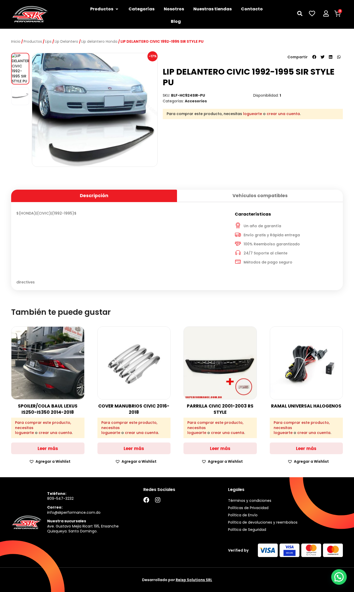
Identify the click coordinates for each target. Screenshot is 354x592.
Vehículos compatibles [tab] (260, 195)
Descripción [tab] (94, 195)
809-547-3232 (60, 498)
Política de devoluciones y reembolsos (263, 522)
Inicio (15, 41)
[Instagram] (158, 500)
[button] (314, 57)
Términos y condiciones (249, 500)
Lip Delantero (66, 41)
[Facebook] (146, 500)
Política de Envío (243, 515)
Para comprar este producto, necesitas (43, 425)
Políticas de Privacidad (248, 507)
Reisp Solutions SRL (194, 579)
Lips (48, 41)
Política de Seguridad (247, 529)
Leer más (48, 448)
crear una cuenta (283, 113)
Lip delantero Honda (99, 41)
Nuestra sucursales (66, 521)
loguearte (252, 113)
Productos (33, 41)
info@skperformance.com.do (74, 512)
